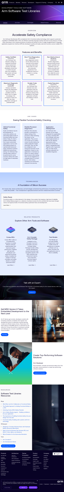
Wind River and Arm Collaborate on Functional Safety (17, 404)
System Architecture (16, 460)
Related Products (32, 217)
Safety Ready (7, 197)
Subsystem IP (3, 468)
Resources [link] (58, 22)
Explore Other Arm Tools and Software (32, 221)
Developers (31, 2)
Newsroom (46, 461)
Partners (24, 2)
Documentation (36, 457)
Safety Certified (11, 57)
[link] (5, 3)
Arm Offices (46, 459)
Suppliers (45, 468)
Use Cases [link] (17, 22)
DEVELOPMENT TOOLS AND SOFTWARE (17, 8)
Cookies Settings (7, 487)
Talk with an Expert (32, 283)
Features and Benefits (32, 52)
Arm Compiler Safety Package (32, 238)
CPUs (2, 460)
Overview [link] (5, 22)
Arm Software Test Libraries (21, 11)
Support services (36, 468)
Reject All (23, 487)
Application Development (50, 127)
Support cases (36, 461)
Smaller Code (32, 83)
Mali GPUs (3, 462)
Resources (5, 390)
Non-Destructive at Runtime (53, 57)
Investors (45, 457)
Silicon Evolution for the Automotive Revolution (15, 434)
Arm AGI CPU (3, 455)
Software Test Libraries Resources (11, 394)
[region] (20, 484)
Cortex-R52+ (10, 237)
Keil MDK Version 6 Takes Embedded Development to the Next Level (15, 311)
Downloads (35, 459)
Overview (32, 30)
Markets (18, 2)
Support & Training (41, 2)
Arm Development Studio (9, 441)
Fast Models (53, 237)
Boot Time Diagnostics (32, 57)
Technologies (32, 181)
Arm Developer (38, 363)
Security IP (3, 466)
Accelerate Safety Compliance (32, 34)
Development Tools (5, 471)
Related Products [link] (44, 22)
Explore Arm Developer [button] (40, 373)
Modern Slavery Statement (55, 484)
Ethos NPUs (3, 464)
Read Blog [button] (4, 334)
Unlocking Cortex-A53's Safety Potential (13, 410)
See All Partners (25, 459)
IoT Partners (24, 464)
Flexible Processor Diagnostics (31, 127)
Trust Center (46, 466)
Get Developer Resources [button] (8, 446)
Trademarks (46, 484)
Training (34, 469)
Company (50, 2)
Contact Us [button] (32, 292)
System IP (3, 469)
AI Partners (24, 461)
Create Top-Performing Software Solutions (47, 356)
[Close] (37, 480)
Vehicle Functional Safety (9, 127)
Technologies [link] (30, 22)
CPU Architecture (15, 458)
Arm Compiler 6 (7, 439)
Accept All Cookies (33, 487)
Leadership (46, 455)
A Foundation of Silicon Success (32, 185)
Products (11, 2)
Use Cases (32, 116)
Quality (45, 464)
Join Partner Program (26, 457)
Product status (36, 466)
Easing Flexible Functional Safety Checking (32, 120)
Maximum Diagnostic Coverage (11, 84)
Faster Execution (53, 83)
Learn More (6, 205)
